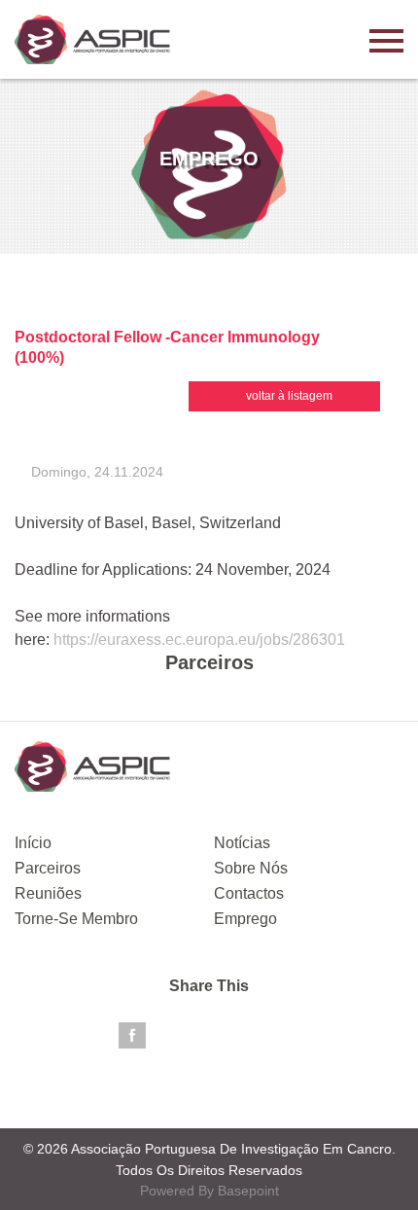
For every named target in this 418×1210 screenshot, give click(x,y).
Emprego (245, 918)
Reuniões (48, 893)
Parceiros (48, 868)
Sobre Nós (251, 868)
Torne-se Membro (76, 918)
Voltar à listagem (289, 396)
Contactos (249, 893)
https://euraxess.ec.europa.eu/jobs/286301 (199, 639)
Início (33, 843)
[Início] (92, 39)
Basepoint (248, 1190)
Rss (286, 1035)
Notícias (242, 843)
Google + (235, 1035)
